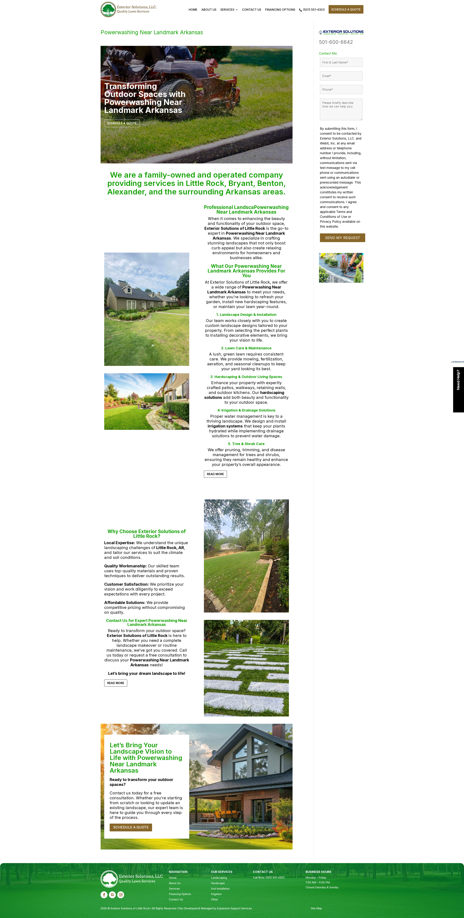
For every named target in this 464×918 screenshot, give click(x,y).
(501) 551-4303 (314, 9)
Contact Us (251, 9)
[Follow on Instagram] (120, 894)
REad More (215, 474)
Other (214, 899)
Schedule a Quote (346, 9)
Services (227, 9)
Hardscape (218, 883)
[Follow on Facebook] (104, 894)
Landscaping (219, 877)
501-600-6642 (336, 42)
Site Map (316, 908)
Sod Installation (220, 888)
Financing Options (280, 9)
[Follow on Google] (112, 894)
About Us (208, 9)
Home (193, 9)
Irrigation (216, 894)
